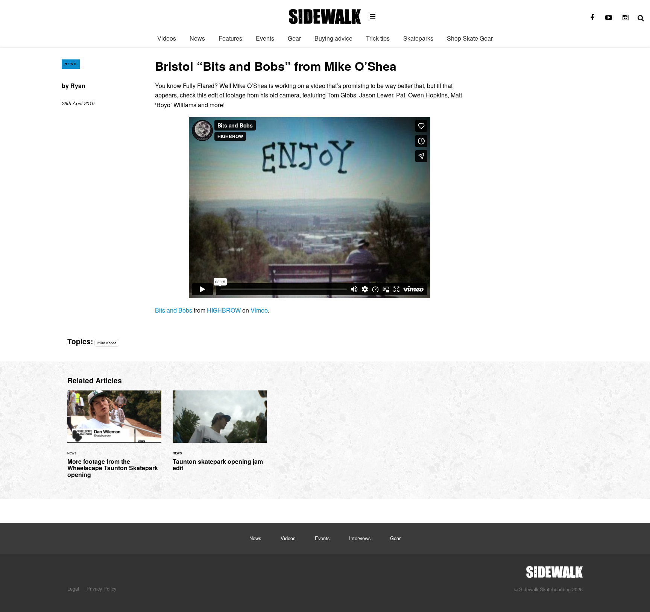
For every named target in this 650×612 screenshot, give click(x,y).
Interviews (360, 538)
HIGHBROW (224, 310)
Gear (294, 38)
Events (265, 38)
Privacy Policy (101, 588)
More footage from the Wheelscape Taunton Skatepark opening (114, 438)
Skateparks (418, 38)
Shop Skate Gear (470, 38)
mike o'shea (106, 342)
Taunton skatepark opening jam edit (220, 435)
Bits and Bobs (173, 310)
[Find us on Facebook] (592, 17)
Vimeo (259, 310)
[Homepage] (554, 570)
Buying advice (333, 38)
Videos (166, 38)
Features (230, 38)
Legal (73, 588)
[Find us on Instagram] (625, 17)
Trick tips (378, 38)
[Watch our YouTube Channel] (608, 17)
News (197, 38)
